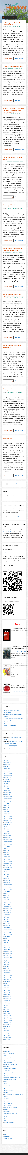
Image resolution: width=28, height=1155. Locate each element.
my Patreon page (16, 516)
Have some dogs (13, 745)
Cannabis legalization (9, 1059)
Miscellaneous (7, 1087)
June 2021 (6, 785)
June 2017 (6, 873)
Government (7, 1070)
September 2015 (8, 912)
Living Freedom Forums (8, 531)
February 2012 (7, 992)
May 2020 (6, 809)
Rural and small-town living (10, 1113)
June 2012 (6, 985)
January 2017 (7, 882)
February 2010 (7, 1037)
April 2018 (6, 854)
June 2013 (6, 962)
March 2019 (7, 833)
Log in (5, 1134)
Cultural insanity (8, 1062)
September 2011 (8, 1002)
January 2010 (7, 1039)
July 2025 (6, 760)
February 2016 (7, 903)
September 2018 (8, 845)
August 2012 (7, 981)
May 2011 (6, 1009)
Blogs (5, 1055)
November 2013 (8, 953)
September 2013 (8, 957)
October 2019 (7, 820)
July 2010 (6, 1028)
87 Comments (19, 475)
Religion (6, 1109)
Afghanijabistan (8, 438)
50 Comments (19, 58)
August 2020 (7, 803)
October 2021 (7, 777)
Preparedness (7, 1105)
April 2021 (6, 788)
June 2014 (6, 940)
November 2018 (8, 841)
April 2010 (6, 1033)
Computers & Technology (10, 1060)
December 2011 (7, 996)
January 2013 (7, 972)
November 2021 (8, 775)
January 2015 (7, 927)
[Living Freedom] (14, 9)
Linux (5, 1083)
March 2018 (7, 856)
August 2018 (7, 846)
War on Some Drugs (9, 1122)
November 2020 (8, 798)
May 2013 (6, 964)
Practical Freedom (8, 1103)
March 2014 (7, 946)
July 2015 (6, 916)
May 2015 (6, 919)
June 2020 (6, 807)
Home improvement (9, 1075)
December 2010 (8, 1019)
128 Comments (20, 149)
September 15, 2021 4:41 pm (13, 392)
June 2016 (6, 895)
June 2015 (6, 917)
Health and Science (8, 1073)
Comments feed (8, 1138)
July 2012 (6, 983)
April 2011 (6, 1011)
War (5, 1120)
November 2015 (8, 908)
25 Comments (19, 430)
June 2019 (6, 828)
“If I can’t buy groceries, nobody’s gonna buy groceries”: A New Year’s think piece (13, 110)
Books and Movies (8, 1057)
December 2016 (8, 884)
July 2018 (6, 848)
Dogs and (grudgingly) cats (10, 1064)
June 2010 (6, 1030)
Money (6, 1088)
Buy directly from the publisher (20, 651)
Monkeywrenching (8, 1090)
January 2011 (7, 1017)
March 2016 (7, 901)
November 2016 (8, 886)
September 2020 (8, 801)
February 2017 (7, 880)
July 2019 (6, 826)
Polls (5, 1100)
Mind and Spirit (7, 1085)
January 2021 (7, 794)
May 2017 (6, 874)
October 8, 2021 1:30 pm (12, 208)
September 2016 (8, 889)
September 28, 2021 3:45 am (13, 297)
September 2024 (8, 762)
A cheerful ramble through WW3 (13, 66)
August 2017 (7, 869)
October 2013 (7, 955)
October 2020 (7, 800)
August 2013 (7, 959)
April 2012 (6, 989)
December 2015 (8, 906)
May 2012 (6, 987)
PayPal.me (6, 552)
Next (23, 483)
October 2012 (7, 977)
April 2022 (6, 766)
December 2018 (8, 839)
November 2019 (8, 818)
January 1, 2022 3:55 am (12, 113)
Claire (19, 26)
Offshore (6, 1098)
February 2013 (7, 970)
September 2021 (8, 779)
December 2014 (8, 929)
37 (16, 483)
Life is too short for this (10, 725)
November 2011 (7, 998)
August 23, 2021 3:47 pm (12, 439)
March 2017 (7, 878)
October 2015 (7, 910)
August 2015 (7, 914)
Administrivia (7, 1051)
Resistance (7, 1111)
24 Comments (19, 286)
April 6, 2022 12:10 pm (11, 26)
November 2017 (8, 863)
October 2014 (7, 932)
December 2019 (8, 816)
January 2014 (7, 949)
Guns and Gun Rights (9, 1072)
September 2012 (8, 979)
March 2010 (7, 1035)
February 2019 (7, 835)
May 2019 (6, 830)
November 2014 (8, 931)
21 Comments (19, 337)
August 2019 (7, 824)
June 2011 (6, 1007)
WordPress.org (7, 1140)
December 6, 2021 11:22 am (13, 161)
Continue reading (9, 59)
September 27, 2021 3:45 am (13, 348)
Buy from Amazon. (19, 632)
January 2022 (7, 772)
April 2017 (6, 876)
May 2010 (6, 1032)
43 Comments (19, 197)
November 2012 (8, 975)
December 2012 (8, 974)
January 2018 (7, 859)
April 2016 (6, 899)
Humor (6, 1081)
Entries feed (7, 1136)
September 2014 (8, 934)
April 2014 (6, 944)
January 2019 (7, 837)
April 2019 (6, 831)
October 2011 (7, 1000)
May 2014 (6, 942)
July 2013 (6, 961)
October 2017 (7, 865)
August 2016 (7, 891)
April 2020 (6, 811)
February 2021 (7, 792)
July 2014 (6, 938)
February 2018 (7, 858)
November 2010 (8, 1020)
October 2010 (7, 1022)
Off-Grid (6, 1092)
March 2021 (7, 790)
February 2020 (7, 815)
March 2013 (7, 968)
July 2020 (6, 805)
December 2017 (8, 861)
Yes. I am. (6, 723)
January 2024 (7, 764)
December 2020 (8, 796)
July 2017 (6, 871)
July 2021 (6, 783)
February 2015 (7, 925)
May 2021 (6, 787)
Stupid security (7, 1115)
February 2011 (7, 1015)
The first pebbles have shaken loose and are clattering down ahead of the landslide (13, 720)
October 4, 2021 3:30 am (12, 252)
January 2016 (7, 904)
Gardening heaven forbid (10, 1068)
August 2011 (7, 1004)
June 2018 (6, 850)
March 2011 (7, 1013)
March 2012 (7, 990)
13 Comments (19, 100)
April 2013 (6, 966)
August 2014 (7, 936)
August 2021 (7, 781)
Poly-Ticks (6, 1102)
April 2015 (6, 921)
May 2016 (6, 897)
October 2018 (7, 843)
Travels (6, 1118)
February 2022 (7, 770)
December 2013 (8, 951)
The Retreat (7, 1117)
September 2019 (8, 822)
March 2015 (7, 923)
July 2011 (6, 1005)
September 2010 (8, 1024)
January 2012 (7, 994)
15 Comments (19, 381)
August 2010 (7, 1026)
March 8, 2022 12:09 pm (12, 68)
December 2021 (8, 773)
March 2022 (7, 768)
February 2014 (7, 947)
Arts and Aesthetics (9, 1053)
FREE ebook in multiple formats (20, 691)
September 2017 (8, 867)
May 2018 (6, 852)
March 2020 (7, 813)
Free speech (7, 1066)
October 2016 (7, 888)
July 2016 (6, 893)
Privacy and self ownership (10, 1107)
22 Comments (19, 240)
